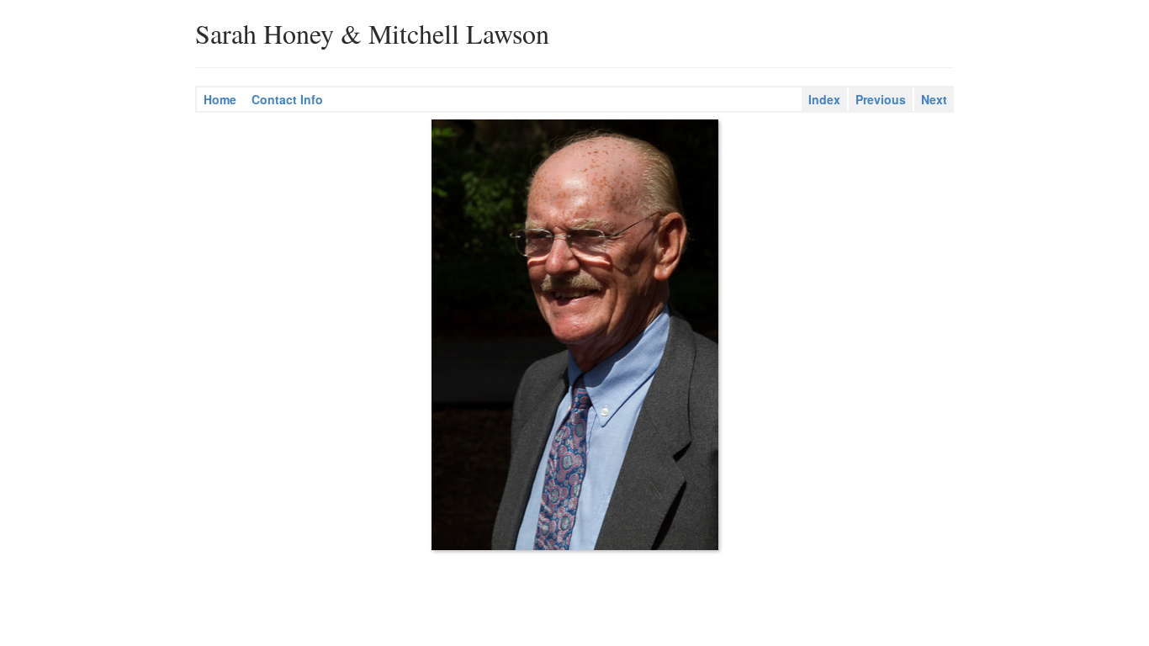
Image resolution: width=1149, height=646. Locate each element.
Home (220, 99)
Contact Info (287, 99)
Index (824, 99)
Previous (880, 99)
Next (934, 99)
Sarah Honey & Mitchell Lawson (372, 34)
